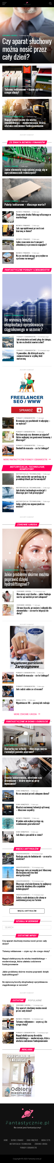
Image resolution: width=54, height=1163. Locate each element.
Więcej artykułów (27, 911)
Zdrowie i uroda (41, 1144)
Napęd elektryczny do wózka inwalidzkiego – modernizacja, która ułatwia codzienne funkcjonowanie (24, 962)
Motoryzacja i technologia (20, 1144)
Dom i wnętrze (32, 1140)
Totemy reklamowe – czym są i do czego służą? (26, 951)
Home (6, 1140)
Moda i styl (45, 1140)
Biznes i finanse (17, 1140)
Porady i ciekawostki (28, 1147)
